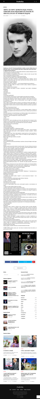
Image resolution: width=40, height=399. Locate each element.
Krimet (22, 305)
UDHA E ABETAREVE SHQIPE (27, 350)
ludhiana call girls (23, 281)
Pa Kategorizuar (23, 312)
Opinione (22, 310)
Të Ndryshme (23, 316)
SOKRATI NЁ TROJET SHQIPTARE (12, 315)
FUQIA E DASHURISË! (12, 287)
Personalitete (23, 314)
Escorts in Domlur (23, 274)
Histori (22, 303)
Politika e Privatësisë (27, 389)
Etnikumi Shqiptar (24, 299)
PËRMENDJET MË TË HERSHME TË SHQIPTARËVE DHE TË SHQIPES (28, 375)
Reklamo (21, 389)
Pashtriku (20, 1)
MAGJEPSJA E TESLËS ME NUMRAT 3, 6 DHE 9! (12, 281)
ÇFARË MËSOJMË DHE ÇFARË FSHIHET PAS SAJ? (13, 328)
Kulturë (22, 307)
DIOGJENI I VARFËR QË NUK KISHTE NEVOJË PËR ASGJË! (13, 307)
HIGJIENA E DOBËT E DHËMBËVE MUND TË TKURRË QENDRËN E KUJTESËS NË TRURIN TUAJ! (13, 294)
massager (22, 285)
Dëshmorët (22, 297)
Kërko (18, 275)
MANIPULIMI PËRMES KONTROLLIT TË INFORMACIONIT (12, 321)
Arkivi (10, 389)
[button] (3, 1)
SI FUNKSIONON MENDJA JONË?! (13, 301)
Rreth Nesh (14, 389)
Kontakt (18, 389)
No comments (23, 15)
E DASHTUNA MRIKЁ (8, 350)
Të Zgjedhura (23, 318)
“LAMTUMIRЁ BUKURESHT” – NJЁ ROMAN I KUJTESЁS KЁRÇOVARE (10, 375)
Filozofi (22, 301)
